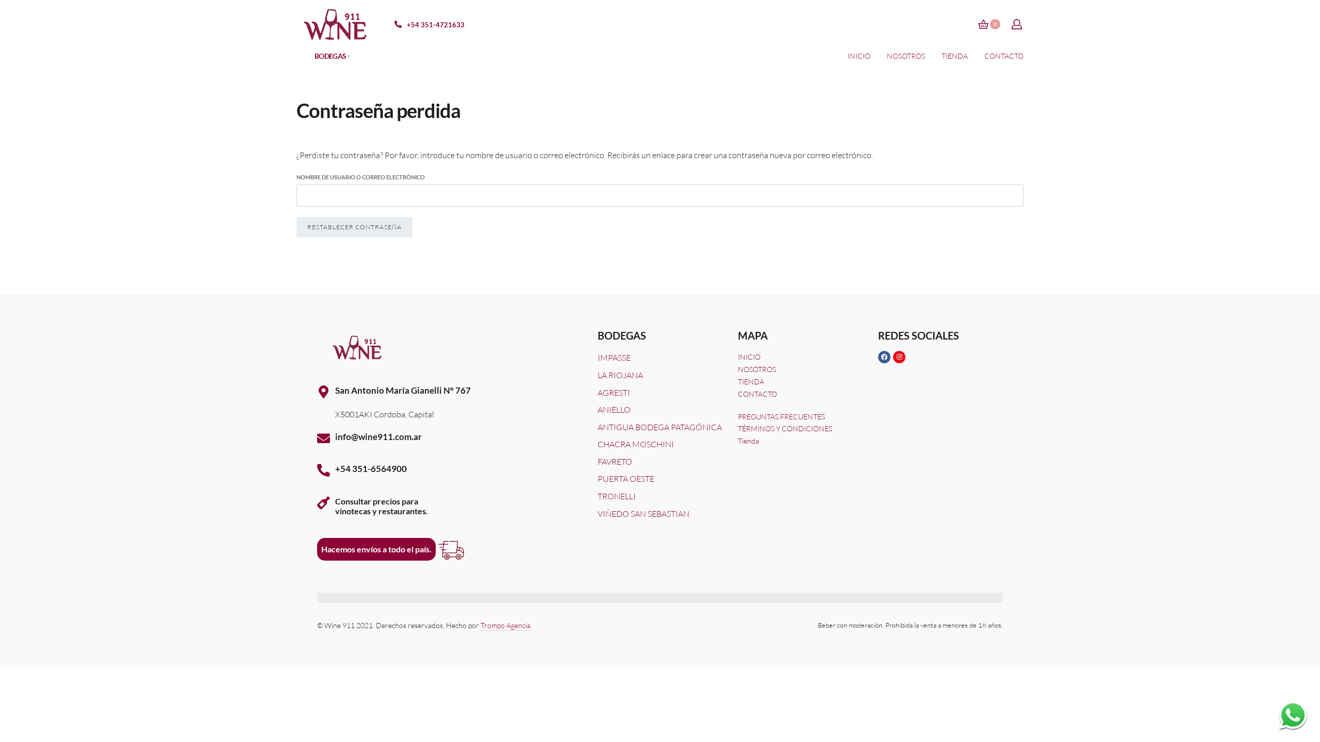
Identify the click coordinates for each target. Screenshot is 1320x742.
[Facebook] (884, 357)
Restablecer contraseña (354, 227)
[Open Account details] (1017, 24)
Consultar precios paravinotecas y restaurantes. (381, 506)
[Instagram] (899, 357)
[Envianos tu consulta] (1293, 715)
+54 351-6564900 (371, 468)
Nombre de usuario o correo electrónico (360, 177)
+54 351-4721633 (436, 25)
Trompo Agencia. (506, 625)
